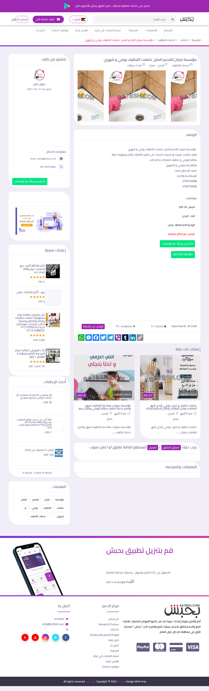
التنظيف (47, 507)
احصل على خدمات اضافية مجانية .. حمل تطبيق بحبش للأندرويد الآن (112, 5)
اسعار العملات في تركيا (108, 30)
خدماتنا (115, 629)
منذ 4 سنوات (134, 65)
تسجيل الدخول (21, 19)
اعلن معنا (113, 640)
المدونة (133, 30)
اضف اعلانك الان (45, 19)
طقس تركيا (81, 30)
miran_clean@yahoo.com (43, 159)
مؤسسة (59, 499)
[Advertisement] (137, 288)
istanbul (59, 618)
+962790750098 (183, 254)
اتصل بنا (40, 30)
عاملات (60, 507)
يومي (35, 507)
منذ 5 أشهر (186, 413)
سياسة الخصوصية (109, 624)
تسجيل (153, 447)
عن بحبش (113, 618)
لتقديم (35, 499)
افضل (24, 499)
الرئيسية (168, 30)
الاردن (77, 19)
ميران (47, 499)
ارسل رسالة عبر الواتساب (176, 243)
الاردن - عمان (156, 65)
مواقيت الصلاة (60, 30)
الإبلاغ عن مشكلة (93, 326)
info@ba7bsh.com (53, 624)
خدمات (184, 40)
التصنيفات (151, 30)
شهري (60, 516)
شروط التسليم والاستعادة (104, 634)
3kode (121, 681)
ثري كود (91, 681)
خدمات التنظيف (166, 40)
